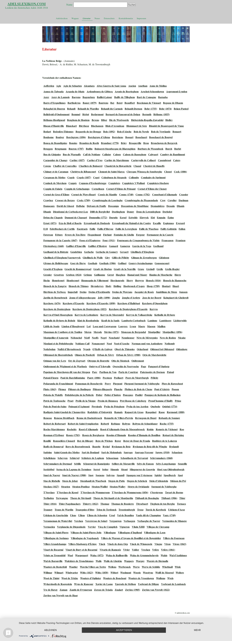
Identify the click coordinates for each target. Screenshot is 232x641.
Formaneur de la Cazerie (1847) (60, 240)
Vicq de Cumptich (107, 527)
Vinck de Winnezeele (141, 544)
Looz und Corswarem (104, 326)
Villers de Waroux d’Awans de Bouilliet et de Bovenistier (131, 538)
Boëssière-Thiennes (63, 131)
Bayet (119, 103)
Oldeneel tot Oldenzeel (162, 349)
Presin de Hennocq (108, 401)
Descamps (113, 206)
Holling (117, 286)
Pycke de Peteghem (114, 406)
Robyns (126, 423)
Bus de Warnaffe (72, 154)
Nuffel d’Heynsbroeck (69, 349)
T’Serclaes (49, 492)
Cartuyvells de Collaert (143, 160)
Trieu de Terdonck (106, 509)
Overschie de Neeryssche (126, 366)
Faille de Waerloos (148, 229)
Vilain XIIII (138, 527)
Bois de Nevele (141, 131)
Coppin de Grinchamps (76, 189)
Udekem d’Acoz (176, 509)
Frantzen (180, 240)
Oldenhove (181, 349)
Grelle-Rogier (172, 269)
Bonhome (48, 137)
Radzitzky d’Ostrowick (99, 412)
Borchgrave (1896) (76, 137)
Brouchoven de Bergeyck (164, 143)
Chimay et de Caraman (55, 171)
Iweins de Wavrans (122, 292)
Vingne (158, 544)
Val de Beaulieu (125, 515)
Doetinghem (118, 211)
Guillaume (99, 274)
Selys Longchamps (166, 463)
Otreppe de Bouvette (98, 360)
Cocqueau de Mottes (54, 177)
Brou (146, 143)
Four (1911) (109, 240)
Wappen (75, 18)
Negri (104, 337)
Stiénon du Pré (178, 481)
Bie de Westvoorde (119, 120)
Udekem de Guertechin (55, 515)
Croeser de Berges (65, 200)
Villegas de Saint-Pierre (55, 532)
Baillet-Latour (104, 97)
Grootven (59, 274)
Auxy (46, 97)
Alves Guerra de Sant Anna (111, 86)
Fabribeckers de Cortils (62, 229)
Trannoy (48, 509)
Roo (182, 429)
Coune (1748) (126, 194)
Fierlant (107, 234)
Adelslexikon (62, 18)
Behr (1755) (150, 108)
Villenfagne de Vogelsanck (85, 538)
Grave (141, 269)
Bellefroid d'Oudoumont (56, 114)
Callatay (106, 154)
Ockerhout (142, 349)
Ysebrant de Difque (148, 584)
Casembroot (164, 160)
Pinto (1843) (49, 389)
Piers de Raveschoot (172, 383)
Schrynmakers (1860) (161, 458)
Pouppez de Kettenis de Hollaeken (163, 395)
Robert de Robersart (54, 423)
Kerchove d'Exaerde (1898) (100, 303)
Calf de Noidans (91, 154)
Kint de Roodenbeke (88, 320)
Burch (168, 148)
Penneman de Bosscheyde (89, 383)
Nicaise (182, 337)
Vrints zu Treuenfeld (54, 555)
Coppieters (114, 183)
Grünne (88, 274)
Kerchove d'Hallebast (128, 303)
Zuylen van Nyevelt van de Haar (60, 595)
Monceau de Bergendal (133, 332)
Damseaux (49, 206)
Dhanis (180, 206)
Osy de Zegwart (76, 360)
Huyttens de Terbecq (54, 292)
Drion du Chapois (53, 217)
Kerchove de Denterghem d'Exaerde (128, 309)
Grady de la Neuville (125, 269)
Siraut (124, 469)
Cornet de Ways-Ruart (83, 194)
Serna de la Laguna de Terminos (73, 469)
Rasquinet (151, 412)
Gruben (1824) (74, 274)
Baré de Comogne (146, 97)
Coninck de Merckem (54, 183)
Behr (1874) (165, 108)
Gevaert (124, 252)
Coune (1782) (143, 194)
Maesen (151, 326)
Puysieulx (97, 406)
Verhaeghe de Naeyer (148, 521)
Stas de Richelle (51, 481)
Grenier (47, 274)
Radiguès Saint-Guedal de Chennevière (64, 412)
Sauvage (128, 452)
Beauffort (130, 103)
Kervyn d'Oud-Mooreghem (58, 315)
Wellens (112, 567)
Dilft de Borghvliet (100, 211)
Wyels (170, 578)
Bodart (47, 131)
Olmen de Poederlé (85, 355)
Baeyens (76, 97)
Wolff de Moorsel (164, 572)
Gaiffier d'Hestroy (97, 246)
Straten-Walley (117, 486)
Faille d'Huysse (105, 229)
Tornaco (181, 504)
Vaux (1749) (169, 515)
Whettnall (167, 567)
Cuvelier (172, 200)
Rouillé (47, 441)
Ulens (73, 515)
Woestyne (148, 572)
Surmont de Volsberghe (164, 486)
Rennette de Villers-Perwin (118, 418)
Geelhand (158, 246)
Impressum (141, 18)
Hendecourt (73, 280)
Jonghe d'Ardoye (131, 297)
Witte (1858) (101, 572)
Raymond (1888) (175, 412)
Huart (176, 286)
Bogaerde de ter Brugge (88, 131)
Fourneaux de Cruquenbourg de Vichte (138, 240)
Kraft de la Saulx (110, 320)
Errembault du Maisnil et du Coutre (131, 223)
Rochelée (72, 429)
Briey (124, 143)
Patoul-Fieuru (50, 377)
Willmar (47, 572)
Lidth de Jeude (51, 326)
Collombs (134, 177)
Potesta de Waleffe (53, 395)
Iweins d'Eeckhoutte (99, 292)
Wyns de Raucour (83, 584)
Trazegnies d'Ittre (84, 509)
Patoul (170, 372)
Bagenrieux (89, 97)
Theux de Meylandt (80, 498)
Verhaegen (129, 521)
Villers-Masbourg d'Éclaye (82, 544)
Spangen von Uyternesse (139, 475)
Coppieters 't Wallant (133, 183)
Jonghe (116, 297)
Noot (109, 343)
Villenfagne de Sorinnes (56, 538)
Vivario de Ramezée (110, 549)
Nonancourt (98, 343)
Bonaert (177, 131)
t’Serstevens (156, 492)
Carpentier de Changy (55, 160)
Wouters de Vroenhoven (141, 578)
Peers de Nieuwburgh (137, 377)
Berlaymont (97, 114)
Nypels (86, 349)
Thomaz (104, 504)
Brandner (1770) (110, 143)
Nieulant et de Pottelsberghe (58, 343)
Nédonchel (76, 337)
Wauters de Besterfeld (55, 567)
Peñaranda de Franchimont (58, 383)
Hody (108, 286)
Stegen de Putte (116, 481)
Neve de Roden (168, 337)
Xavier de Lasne (104, 584)
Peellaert (118, 377)
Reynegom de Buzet (145, 418)
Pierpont (117, 383)
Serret (96, 469)
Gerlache (89, 252)
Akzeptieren (124, 630)
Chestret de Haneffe (154, 166)
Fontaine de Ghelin (124, 234)
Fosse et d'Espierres (89, 240)
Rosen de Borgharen (93, 435)
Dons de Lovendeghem (148, 211)
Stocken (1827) (51, 486)
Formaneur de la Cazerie (160, 234)
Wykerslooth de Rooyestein (57, 584)
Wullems (160, 578)
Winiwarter (71, 572)
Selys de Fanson (145, 463)
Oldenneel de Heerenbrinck (58, 355)
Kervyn (154, 309)
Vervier (92, 527)
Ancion (132, 86)
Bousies (73, 143)
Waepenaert (81, 555)
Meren (87, 332)
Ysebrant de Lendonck (173, 584)
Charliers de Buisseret (90, 166)
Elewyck (144, 217)
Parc (94, 372)
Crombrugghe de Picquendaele (141, 200)
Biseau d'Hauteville (53, 126)
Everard (180, 223)
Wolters (180, 572)
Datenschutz (109, 18)
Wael (70, 555)
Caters (176, 160)
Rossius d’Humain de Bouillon (144, 435)
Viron (167, 544)
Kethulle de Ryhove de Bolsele (59, 320)
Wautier (73, 567)
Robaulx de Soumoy (169, 418)
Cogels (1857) (84, 177)
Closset (168, 171)
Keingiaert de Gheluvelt (175, 297)
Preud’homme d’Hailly (160, 401)
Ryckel (106, 446)
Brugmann (60, 148)
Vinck (102, 544)
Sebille (77, 463)
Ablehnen (50, 630)
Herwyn (139, 280)
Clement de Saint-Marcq (111, 171)
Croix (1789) (83, 200)
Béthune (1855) (161, 114)
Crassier (183, 194)
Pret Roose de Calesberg (133, 401)
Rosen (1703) (73, 435)
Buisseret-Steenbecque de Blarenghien (115, 148)
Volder (135, 549)
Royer (118, 441)
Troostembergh (127, 509)
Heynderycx (97, 286)
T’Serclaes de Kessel (67, 492)
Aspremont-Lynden (176, 91)
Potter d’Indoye (112, 395)
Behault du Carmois (112, 108)
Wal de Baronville (52, 561)
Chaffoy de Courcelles (65, 166)
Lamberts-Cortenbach (134, 320)
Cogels (70, 177)
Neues (97, 18)
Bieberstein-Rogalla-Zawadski (147, 120)
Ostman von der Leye (54, 360)
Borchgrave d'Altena (99, 137)
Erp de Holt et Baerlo (70, 223)
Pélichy (154, 377)
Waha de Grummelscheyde (144, 555)
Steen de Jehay (70, 481)
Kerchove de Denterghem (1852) (89, 309)
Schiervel (74, 458)
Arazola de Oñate (75, 91)
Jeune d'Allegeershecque (82, 297)
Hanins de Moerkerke (160, 274)
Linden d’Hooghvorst (73, 326)
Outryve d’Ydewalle (99, 366)
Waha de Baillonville (117, 555)
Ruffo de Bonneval (53, 446)
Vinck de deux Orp (117, 544)
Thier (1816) (50, 504)
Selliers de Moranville (123, 463)
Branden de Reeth (89, 143)
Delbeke (80, 206)
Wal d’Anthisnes (178, 555)
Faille (92, 229)
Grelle (160, 269)
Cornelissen (98, 189)
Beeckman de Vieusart (149, 103)
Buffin (89, 148)
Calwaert (153, 154)
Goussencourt (162, 263)
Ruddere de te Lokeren (164, 441)
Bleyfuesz (84, 126)
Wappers (129, 561)
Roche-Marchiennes (54, 429)
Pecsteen (107, 377)
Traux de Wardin (64, 509)
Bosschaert (141, 137)
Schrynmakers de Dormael (57, 463)
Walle (99, 561)
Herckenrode (117, 280)
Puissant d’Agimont (78, 406)
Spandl (120, 475)
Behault (71, 108)
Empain (161, 217)
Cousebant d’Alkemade (164, 194)
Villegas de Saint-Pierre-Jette (86, 532)
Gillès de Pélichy (120, 257)
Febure (59, 234)
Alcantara (89, 86)
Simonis (114, 469)
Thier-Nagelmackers (69, 504)
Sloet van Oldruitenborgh (170, 469)
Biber (104, 120)
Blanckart (71, 126)
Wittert (114, 572)
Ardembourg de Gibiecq (100, 91)
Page (143, 366)
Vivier (126, 549)
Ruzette (96, 446)
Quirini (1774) (169, 406)
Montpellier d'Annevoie (55, 337)
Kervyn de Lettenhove (86, 315)
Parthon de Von (107, 372)
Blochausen (97, 126)
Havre (178, 274)
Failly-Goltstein (169, 229)
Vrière (155, 549)
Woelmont (125, 572)
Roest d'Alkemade (88, 429)
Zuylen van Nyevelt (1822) (156, 589)
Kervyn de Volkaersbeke (139, 315)
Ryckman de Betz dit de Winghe (150, 446)
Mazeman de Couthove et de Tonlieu (62, 332)
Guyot (110, 274)
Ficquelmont (94, 234)
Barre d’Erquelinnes (54, 103)
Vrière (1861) (168, 549)
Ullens (81, 515)
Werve (136, 567)
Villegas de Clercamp (158, 527)
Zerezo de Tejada (103, 589)
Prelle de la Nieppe (86, 401)
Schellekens (49, 458)
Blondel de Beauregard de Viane (166, 126)
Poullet (139, 395)
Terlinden (48, 498)
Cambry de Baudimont (172, 154)
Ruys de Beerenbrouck (77, 446)
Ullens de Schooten (97, 515)
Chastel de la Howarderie (117, 166)
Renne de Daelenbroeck (89, 418)
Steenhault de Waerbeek (93, 481)
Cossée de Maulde (107, 194)
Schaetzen (177, 452)
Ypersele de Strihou (125, 584)
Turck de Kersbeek (156, 509)
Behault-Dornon (133, 108)
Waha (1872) (97, 555)
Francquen (167, 240)
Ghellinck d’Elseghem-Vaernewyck (62, 257)
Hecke (46, 280)
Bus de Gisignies (52, 154)
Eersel (123, 217)
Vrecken (145, 549)
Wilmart (58, 572)
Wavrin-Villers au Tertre (93, 567)
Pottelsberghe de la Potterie (79, 395)
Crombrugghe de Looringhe (107, 200)
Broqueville (135, 143)
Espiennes (168, 223)
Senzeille (182, 463)
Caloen (117, 154)
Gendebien (76, 252)
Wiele (178, 567)
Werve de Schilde (151, 567)
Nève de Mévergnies (147, 337)
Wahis (164, 555)
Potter (99, 395)
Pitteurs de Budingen (79, 389)
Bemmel (75, 114)
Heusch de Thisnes (79, 286)
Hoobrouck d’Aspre (134, 286)
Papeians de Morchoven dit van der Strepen (66, 372)
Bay (112, 103)
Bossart (129, 137)
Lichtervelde (180, 320)
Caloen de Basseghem (134, 154)
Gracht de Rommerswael (78, 269)
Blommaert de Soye (136, 126)
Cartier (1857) (77, 160)
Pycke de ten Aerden (137, 406)
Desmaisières (157, 206)
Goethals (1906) (107, 263)
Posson (175, 389)
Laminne (152, 320)
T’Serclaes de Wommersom (95, 492)
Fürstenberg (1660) (53, 246)
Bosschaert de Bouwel (161, 137)
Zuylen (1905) (132, 589)
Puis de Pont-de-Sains (54, 406)
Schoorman (112, 458)
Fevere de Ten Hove (75, 234)
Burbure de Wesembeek (150, 148)
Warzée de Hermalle (157, 561)
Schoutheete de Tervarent (134, 458)
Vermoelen (49, 527)
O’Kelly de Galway (102, 349)
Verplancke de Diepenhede (71, 527)
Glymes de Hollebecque (55, 263)
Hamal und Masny (137, 274)
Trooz (140, 509)
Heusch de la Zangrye (55, 286)
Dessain (171, 206)
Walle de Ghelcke (113, 561)
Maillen (161, 326)
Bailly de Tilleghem (124, 97)
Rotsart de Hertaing (173, 435)
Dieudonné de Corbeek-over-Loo (70, 211)
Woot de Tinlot (51, 578)
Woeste (137, 572)
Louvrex (123, 326)
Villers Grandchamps (54, 544)
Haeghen (120, 274)
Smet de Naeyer (51, 475)
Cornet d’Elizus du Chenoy (152, 189)
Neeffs (95, 337)
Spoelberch (170, 475)
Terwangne (62, 498)
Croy (163, 200)
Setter (105, 469)
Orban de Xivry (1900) (128, 355)
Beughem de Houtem (78, 120)
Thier (182, 498)
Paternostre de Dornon (152, 372)
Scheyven (63, 458)
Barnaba (163, 97)
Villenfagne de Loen (154, 532)
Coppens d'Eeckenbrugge (92, 183)
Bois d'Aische (124, 131)
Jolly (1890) (104, 297)
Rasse (162, 412)
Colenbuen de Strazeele (114, 177)
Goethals (92, 263)
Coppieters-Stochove (158, 183)
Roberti (105, 423)
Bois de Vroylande (160, 131)
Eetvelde (133, 217)
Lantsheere (165, 320)
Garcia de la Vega (141, 246)
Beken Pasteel (181, 108)
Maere (141, 326)
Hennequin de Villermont (94, 280)
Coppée (72, 183)
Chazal (137, 166)
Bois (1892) (109, 131)
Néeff (87, 337)
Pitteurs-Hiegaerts (102, 389)
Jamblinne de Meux (166, 292)
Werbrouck (124, 567)
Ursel (112, 515)
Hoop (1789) (153, 286)
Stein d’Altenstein (158, 481)
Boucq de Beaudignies (55, 143)
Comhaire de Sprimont (153, 177)
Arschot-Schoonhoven (152, 91)
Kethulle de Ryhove (164, 315)
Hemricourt (58, 280)
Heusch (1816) (153, 280)
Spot (180, 475)
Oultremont (137, 360)
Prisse (178, 401)
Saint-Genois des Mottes (67, 452)
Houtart (166, 286)
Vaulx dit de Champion (148, 515)
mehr (197, 630)
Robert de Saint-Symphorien (83, 423)
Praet (70, 401)
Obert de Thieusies (125, 349)
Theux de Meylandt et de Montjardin (113, 498)
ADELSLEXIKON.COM (26, 3)
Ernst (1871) (50, 223)
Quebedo (155, 406)
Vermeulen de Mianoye (174, 521)
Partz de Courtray (128, 372)
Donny (130, 211)
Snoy (91, 475)
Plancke (118, 389)
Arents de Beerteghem (127, 91)
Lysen (133, 326)
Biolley (169, 120)
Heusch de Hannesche (174, 280)
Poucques (128, 395)
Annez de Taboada (53, 91)
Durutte (113, 217)
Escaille (157, 223)
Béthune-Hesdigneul (54, 120)
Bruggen (48, 148)
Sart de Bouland (90, 452)
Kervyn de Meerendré (112, 315)
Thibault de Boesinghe (147, 498)
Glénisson (164, 257)
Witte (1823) (86, 572)
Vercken (78, 521)
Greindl (150, 269)
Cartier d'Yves (94, 160)
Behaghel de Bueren (54, 108)
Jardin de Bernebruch (55, 297)
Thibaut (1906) (169, 498)
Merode (98, 332)
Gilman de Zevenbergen (144, 257)
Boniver (60, 137)
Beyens (95, 120)
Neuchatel (114, 337)
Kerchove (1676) (52, 303)
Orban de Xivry (105, 355)
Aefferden (48, 86)
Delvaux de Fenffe (96, 206)
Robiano (115, 423)
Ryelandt (174, 446)
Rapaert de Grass (134, 412)
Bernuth (146, 114)
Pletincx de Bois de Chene (138, 389)
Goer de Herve (78, 263)
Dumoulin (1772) (98, 217)
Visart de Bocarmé (53, 549)
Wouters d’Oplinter (90, 578)
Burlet (177, 148)
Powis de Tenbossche (54, 401)
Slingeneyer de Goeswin (142, 469)
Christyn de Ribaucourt (83, 171)
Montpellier (154, 332)
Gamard (113, 246)
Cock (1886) (180, 171)
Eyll (45, 229)
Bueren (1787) (76, 148)
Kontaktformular (126, 18)
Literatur (87, 18)
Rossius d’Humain (116, 435)
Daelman (183, 200)
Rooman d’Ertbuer (53, 435)
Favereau (48, 234)
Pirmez (62, 389)
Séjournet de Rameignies (96, 463)
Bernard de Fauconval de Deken (123, 114)
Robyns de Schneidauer (145, 423)
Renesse (47, 418)
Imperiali (72, 292)
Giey (107, 257)
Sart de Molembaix (111, 452)
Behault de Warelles (88, 108)
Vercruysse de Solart (96, 521)
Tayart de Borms (174, 492)
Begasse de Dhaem (173, 103)
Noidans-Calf (82, 343)
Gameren (125, 246)
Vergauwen (115, 521)
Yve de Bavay (50, 589)
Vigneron (124, 527)
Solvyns (110, 475)
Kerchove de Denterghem (56, 309)
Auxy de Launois (60, 97)
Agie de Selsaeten (72, 86)
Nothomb (170, 343)
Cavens (47, 166)
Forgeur (140, 234)
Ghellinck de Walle (93, 257)
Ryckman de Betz (121, 446)
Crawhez (48, 200)
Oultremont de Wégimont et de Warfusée (65, 366)
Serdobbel (48, 469)
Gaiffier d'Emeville (76, 246)
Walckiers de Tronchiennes (79, 561)
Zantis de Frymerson (81, 589)
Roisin (150, 429)
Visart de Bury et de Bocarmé (81, 549)
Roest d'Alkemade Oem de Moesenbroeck (122, 429)
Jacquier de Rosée (144, 292)
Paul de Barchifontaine (72, 377)
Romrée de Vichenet (167, 429)
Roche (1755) (167, 423)
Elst (153, 217)
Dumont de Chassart (76, 217)
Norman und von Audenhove (147, 343)
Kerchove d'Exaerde (73, 303)
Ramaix (118, 412)
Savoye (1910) (162, 452)
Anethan (142, 86)
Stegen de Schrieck (137, 481)
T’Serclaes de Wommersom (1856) (130, 492)
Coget (96, 177)
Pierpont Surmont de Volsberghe (142, 383)
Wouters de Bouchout (114, 578)
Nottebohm (49, 349)
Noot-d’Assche (121, 343)
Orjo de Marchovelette (154, 355)
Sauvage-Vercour (144, 452)
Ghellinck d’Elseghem (142, 252)
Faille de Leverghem (126, 229)
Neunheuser (128, 337)
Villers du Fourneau (173, 538)
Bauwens (103, 103)
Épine (171, 217)
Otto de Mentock (120, 360)
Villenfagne (110, 532)
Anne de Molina (158, 86)
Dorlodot (167, 211)
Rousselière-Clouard (64, 441)
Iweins (83, 292)
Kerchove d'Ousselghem (154, 303)
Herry (130, 280)
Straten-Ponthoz (81, 486)
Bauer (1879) (90, 103)
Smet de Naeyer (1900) (74, 475)
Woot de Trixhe (69, 578)
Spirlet (158, 475)
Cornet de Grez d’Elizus (56, 194)
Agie (58, 86)
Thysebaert (142, 504)
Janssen (183, 292)
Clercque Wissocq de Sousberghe (144, 171)
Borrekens (117, 137)
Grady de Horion (102, 269)
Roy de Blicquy (85, 441)
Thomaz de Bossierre (122, 504)
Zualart (119, 589)
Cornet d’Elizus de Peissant (121, 189)
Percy (108, 383)
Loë (89, 326)
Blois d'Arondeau (114, 126)
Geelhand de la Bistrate (55, 252)
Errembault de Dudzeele (97, 223)
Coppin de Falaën (52, 189)
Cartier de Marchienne (116, 160)
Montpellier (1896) (172, 332)
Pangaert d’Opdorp (158, 366)
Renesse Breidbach (64, 418)
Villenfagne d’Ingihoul (130, 532)
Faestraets (82, 229)
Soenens (100, 475)
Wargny (140, 561)
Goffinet (122, 263)
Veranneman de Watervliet (57, 521)
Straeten (65, 486)
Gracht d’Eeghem (52, 269)
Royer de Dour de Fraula (136, 441)
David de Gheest (65, 206)
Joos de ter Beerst (151, 297)
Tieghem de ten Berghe (162, 504)
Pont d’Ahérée (162, 389)
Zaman (63, 589)
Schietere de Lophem (92, 458)
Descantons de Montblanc (135, 206)
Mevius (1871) (111, 332)
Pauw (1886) (94, 377)
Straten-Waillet (100, 486)
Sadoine (47, 452)
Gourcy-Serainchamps (141, 263)
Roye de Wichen (104, 441)
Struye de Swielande (138, 486)
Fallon (182, 229)
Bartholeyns (74, 103)
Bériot (85, 114)
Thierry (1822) (90, 504)
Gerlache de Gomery (107, 252)
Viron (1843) (179, 544)
